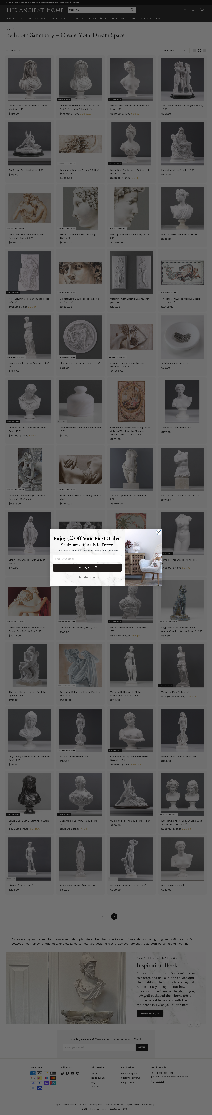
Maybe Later (87, 577)
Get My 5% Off (87, 567)
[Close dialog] (158, 532)
